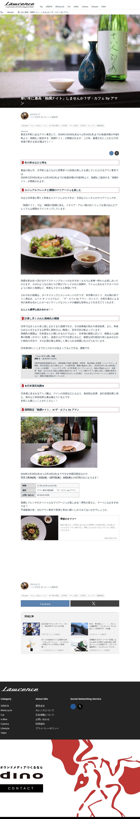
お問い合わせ (42, 719)
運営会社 (40, 706)
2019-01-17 (35, 114)
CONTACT (21, 788)
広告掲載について (45, 715)
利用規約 (40, 724)
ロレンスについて (45, 710)
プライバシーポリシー (47, 728)
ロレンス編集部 (50, 117)
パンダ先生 (35, 117)
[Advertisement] (41, 560)
